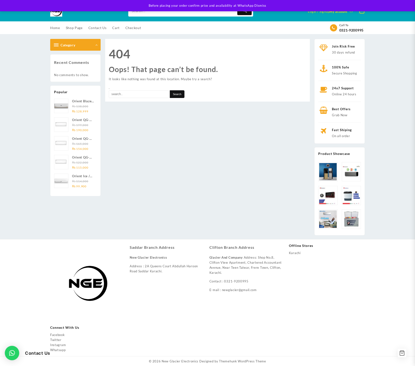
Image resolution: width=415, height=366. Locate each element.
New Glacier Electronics (180, 361)
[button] (12, 353)
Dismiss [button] (260, 5)
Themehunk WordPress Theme (242, 361)
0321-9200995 (351, 30)
